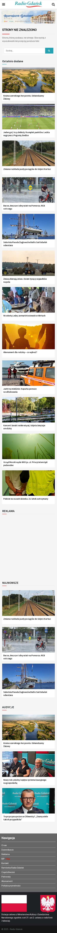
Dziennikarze (7, 850)
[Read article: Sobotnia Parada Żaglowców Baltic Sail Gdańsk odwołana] (28, 228)
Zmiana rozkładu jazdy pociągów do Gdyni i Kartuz (27, 169)
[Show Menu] (3, 4)
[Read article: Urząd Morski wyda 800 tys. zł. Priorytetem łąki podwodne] (28, 448)
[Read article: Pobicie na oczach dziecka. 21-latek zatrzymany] (28, 485)
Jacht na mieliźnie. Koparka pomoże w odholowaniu (20, 390)
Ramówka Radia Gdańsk (12, 868)
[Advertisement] (28, 547)
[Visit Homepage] (28, 4)
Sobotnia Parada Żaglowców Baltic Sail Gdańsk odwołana (25, 244)
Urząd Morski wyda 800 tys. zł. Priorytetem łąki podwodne (25, 464)
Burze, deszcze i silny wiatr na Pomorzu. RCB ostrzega (24, 207)
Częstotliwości (8, 872)
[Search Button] (53, 4)
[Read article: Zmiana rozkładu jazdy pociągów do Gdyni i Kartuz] (28, 155)
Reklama (5, 854)
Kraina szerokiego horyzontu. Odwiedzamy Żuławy (23, 97)
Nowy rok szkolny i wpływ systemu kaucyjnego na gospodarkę (24, 781)
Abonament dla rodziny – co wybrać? (20, 352)
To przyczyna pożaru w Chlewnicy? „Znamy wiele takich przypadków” (25, 818)
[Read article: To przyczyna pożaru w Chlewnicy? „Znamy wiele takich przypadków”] (28, 802)
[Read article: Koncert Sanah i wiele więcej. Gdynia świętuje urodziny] (28, 411)
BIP (3, 859)
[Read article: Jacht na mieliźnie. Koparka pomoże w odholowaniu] (28, 375)
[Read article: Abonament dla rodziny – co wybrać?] (28, 338)
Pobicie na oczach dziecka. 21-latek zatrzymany (25, 498)
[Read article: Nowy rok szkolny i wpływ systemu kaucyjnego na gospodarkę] (28, 766)
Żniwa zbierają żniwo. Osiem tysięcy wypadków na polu (25, 280)
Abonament (7, 881)
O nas (4, 845)
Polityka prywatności (10, 886)
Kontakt (5, 863)
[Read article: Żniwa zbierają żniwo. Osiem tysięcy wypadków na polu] (28, 265)
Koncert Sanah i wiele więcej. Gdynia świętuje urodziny (24, 427)
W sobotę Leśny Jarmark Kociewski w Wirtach (24, 315)
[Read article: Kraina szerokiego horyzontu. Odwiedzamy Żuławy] (28, 81)
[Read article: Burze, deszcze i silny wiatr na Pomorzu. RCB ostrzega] (28, 191)
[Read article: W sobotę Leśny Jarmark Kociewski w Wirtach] (28, 301)
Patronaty (6, 877)
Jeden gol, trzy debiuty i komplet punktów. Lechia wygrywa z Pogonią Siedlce (26, 134)
